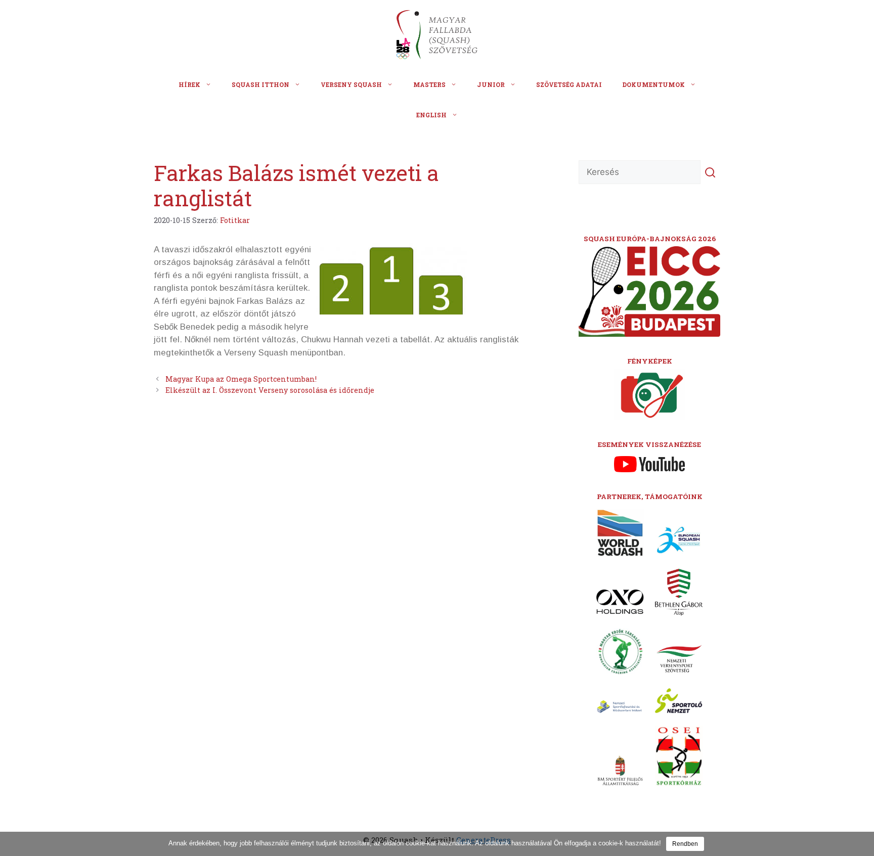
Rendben (685, 843)
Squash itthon (260, 84)
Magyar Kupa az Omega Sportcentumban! (241, 379)
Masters (429, 84)
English (431, 115)
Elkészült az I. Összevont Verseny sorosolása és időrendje (269, 390)
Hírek (189, 84)
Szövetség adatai (569, 84)
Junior (491, 84)
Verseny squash (351, 84)
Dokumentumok (653, 84)
